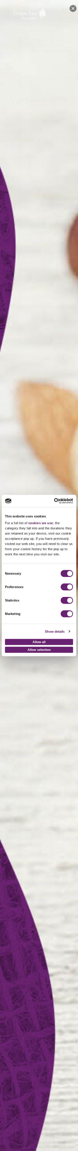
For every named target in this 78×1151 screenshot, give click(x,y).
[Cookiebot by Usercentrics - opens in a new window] (55, 501)
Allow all (39, 642)
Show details (55, 631)
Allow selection (39, 649)
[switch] (67, 587)
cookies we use (40, 523)
